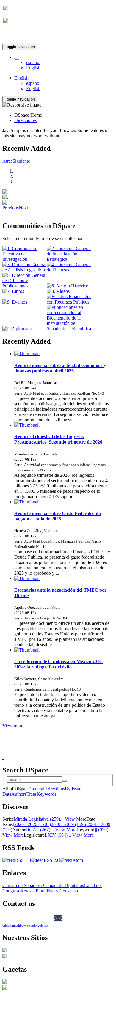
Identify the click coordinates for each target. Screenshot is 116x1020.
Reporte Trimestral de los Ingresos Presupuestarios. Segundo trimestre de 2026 (58, 439)
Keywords (46, 794)
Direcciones (25, 120)
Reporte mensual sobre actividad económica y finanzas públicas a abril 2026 (60, 368)
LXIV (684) (56, 835)
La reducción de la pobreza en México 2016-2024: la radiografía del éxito (58, 664)
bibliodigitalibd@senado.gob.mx (25, 925)
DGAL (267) (38, 829)
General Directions (47, 788)
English (33, 67)
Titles (31, 794)
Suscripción (14, 35)
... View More (73, 819)
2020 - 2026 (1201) (32, 824)
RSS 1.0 (23, 860)
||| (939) (101, 829)
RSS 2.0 (51, 860)
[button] (16, 59)
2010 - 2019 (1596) (69, 824)
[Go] (64, 781)
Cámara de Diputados (63, 885)
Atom (77, 860)
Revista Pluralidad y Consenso (49, 890)
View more (12, 725)
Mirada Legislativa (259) (37, 819)
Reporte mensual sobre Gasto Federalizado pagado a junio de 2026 (57, 516)
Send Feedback (70, 751)
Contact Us (42, 751)
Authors (18, 794)
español (33, 62)
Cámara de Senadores (22, 885)
